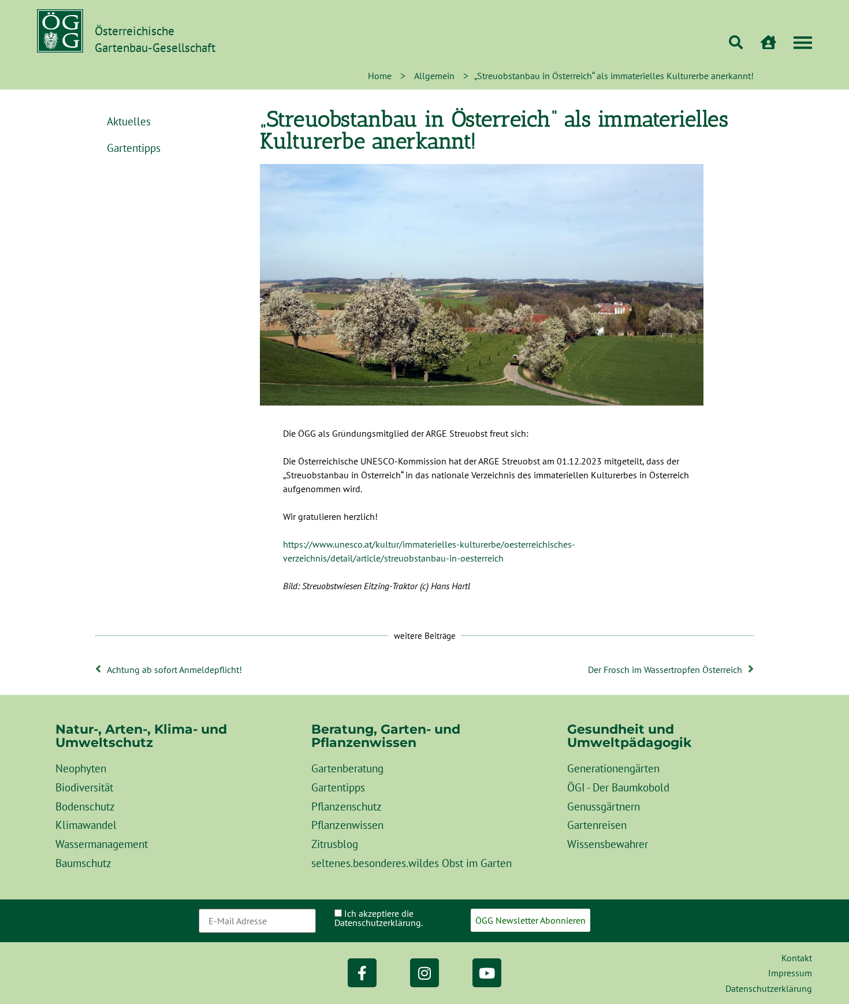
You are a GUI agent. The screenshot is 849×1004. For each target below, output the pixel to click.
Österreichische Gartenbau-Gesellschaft (155, 39)
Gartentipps (134, 147)
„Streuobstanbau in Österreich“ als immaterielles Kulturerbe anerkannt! (494, 130)
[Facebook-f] (362, 972)
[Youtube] (486, 972)
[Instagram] (424, 972)
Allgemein (434, 75)
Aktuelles (129, 121)
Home (380, 75)
